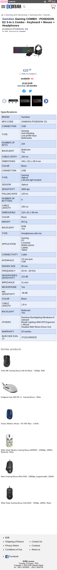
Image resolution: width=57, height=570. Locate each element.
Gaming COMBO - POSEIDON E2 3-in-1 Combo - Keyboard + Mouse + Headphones (28, 22)
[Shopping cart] (53, 7)
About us (36, 549)
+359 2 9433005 (23, 567)
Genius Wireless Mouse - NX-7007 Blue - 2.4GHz (20, 424)
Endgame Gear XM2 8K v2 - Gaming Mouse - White (21, 397)
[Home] (2, 15)
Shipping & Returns (14, 542)
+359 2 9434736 (37, 567)
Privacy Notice (12, 545)
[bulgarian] (50, 1)
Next (45, 101)
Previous (4, 101)
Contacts (36, 545)
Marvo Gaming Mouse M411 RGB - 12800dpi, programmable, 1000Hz (27, 477)
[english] (53, 1)
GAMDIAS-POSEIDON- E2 (15, 29)
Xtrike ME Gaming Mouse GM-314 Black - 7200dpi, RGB (23, 371)
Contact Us (37, 542)
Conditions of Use (13, 549)
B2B (7, 538)
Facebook (13, 556)
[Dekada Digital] (14, 6)
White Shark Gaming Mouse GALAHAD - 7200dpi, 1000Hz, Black (26, 503)
